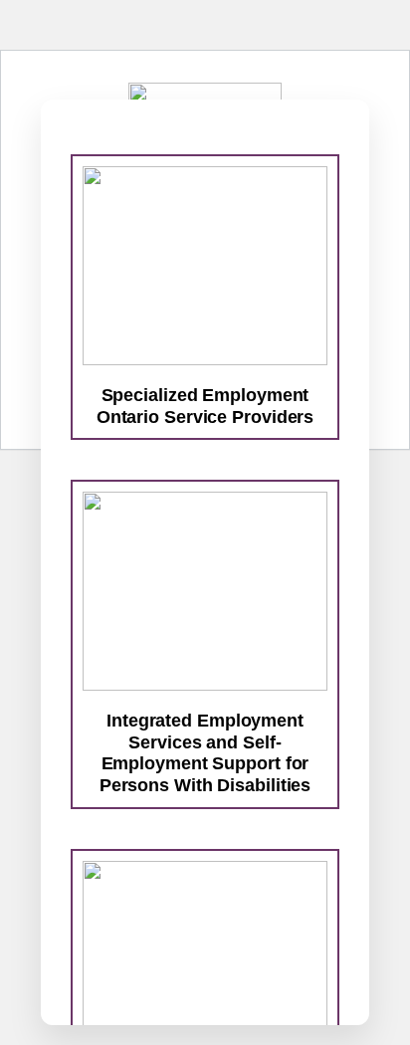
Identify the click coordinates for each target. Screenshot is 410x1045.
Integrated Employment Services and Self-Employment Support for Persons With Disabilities (205, 753)
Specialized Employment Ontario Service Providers (205, 406)
